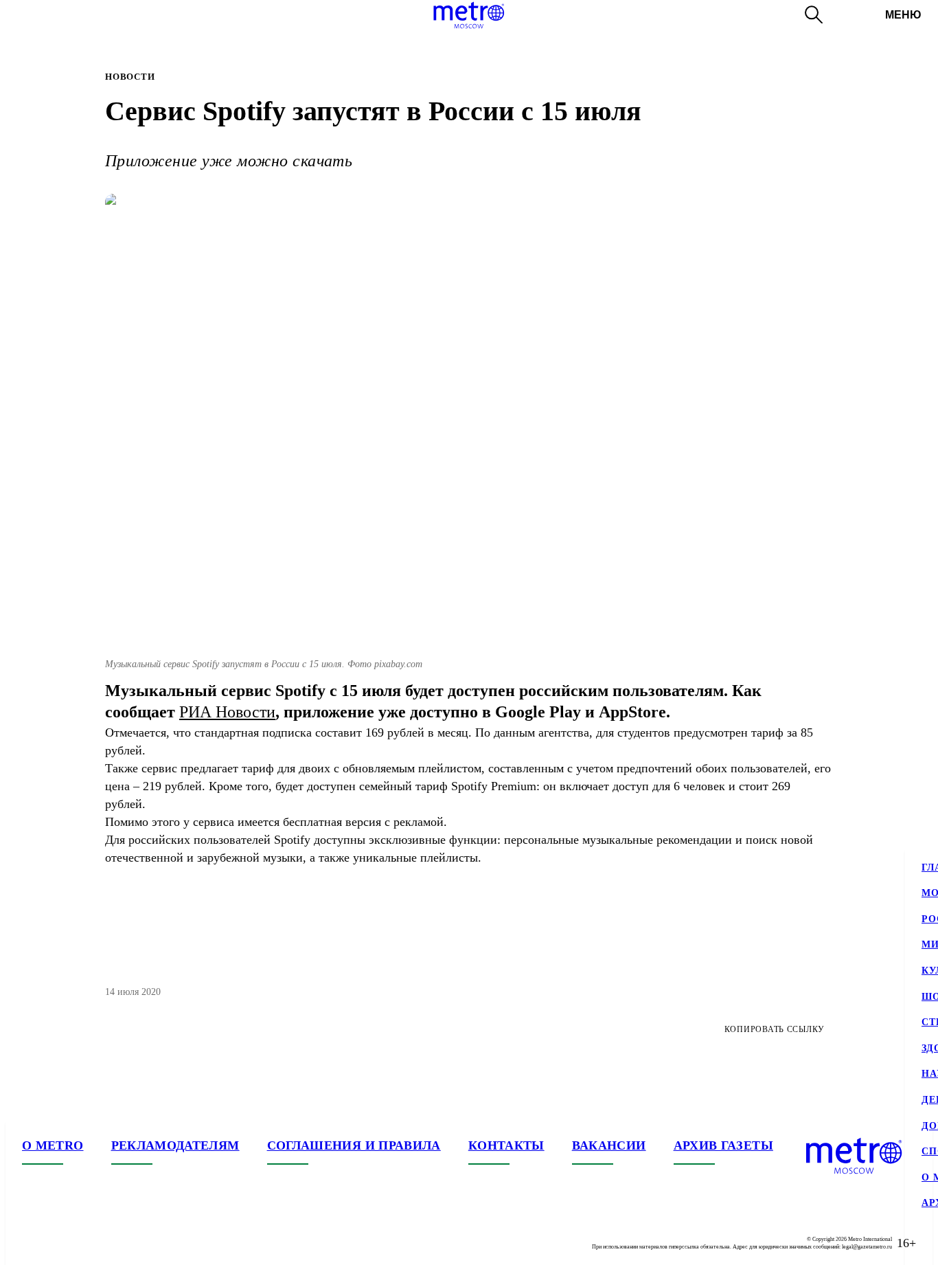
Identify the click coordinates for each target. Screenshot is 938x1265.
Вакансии (609, 1145)
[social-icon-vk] (33, 1243)
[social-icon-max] (115, 1243)
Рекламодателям (175, 1145)
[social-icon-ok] (88, 1243)
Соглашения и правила (354, 1145)
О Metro (53, 1145)
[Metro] (468, 15)
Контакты (506, 1145)
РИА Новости (227, 712)
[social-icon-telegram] (60, 1243)
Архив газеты (723, 1145)
